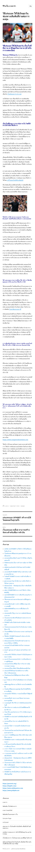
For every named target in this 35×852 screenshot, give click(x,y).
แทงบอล (23, 506)
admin (7, 506)
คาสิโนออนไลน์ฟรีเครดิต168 (15, 180)
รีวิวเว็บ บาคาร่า (9, 6)
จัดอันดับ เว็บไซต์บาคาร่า (10, 806)
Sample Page (7, 818)
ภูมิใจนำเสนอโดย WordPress (18, 849)
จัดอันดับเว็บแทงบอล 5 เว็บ (10, 814)
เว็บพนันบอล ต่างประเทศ (14, 94)
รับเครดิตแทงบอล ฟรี (15, 309)
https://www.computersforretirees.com (15, 439)
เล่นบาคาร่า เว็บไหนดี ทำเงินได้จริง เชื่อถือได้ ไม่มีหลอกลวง (17, 827)
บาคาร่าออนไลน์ (7, 810)
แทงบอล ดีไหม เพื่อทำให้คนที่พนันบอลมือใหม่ (17, 668)
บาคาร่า (5, 802)
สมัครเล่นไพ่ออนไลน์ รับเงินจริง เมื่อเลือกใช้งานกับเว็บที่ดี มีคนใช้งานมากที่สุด (17, 842)
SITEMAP (6, 822)
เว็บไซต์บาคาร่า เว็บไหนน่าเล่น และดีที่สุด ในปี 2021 (17, 838)
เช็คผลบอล (6, 798)
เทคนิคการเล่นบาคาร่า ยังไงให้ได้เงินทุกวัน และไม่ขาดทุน (17, 833)
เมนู (30, 6)
